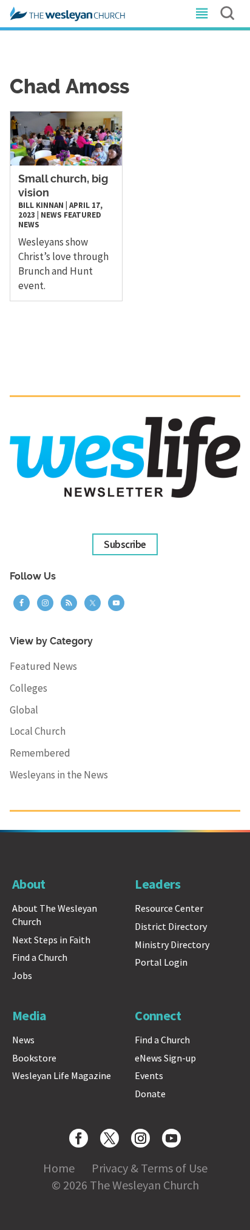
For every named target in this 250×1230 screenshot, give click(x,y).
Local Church (38, 731)
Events (149, 1075)
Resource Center (169, 908)
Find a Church (39, 957)
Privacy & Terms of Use (150, 1167)
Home (59, 1167)
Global (24, 710)
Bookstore (34, 1058)
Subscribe (125, 544)
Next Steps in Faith (51, 940)
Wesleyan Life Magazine (61, 1075)
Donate (150, 1094)
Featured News (43, 666)
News (51, 215)
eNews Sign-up (165, 1058)
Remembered (40, 753)
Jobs (22, 975)
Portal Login (161, 962)
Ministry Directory (172, 944)
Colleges (28, 688)
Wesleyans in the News (59, 774)
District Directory (171, 926)
